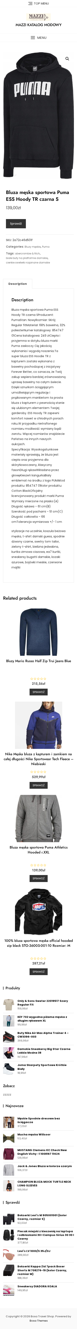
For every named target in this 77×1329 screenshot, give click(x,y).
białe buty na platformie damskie (27, 258)
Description (17, 284)
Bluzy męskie (33, 246)
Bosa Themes (39, 1321)
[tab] (17, 284)
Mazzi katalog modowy (39, 25)
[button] (38, 38)
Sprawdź (16, 224)
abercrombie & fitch (27, 253)
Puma (45, 246)
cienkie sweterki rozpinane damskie (28, 262)
